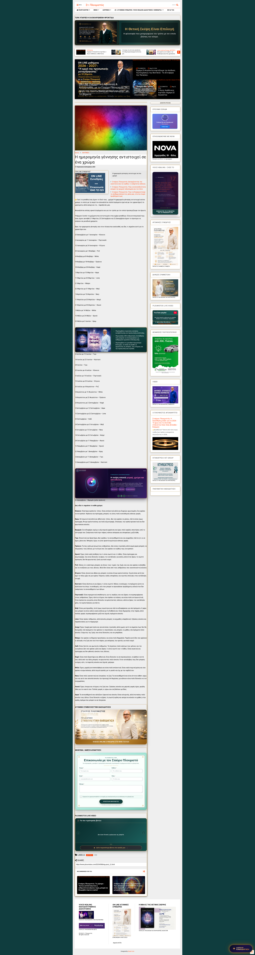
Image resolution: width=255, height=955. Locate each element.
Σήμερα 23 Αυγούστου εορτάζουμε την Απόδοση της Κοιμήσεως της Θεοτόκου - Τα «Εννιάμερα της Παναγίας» (167, 51)
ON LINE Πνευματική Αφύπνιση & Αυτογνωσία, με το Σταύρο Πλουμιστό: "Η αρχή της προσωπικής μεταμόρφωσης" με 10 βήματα (132, 50)
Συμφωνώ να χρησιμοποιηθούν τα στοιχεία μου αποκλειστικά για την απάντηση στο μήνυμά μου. (108, 796)
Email (81, 776)
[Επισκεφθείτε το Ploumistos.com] (97, 32)
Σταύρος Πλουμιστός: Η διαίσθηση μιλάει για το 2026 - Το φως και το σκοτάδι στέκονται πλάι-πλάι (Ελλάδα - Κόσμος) (165, 423)
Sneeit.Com (131, 951)
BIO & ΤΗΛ (170, 10)
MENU (96, 10)
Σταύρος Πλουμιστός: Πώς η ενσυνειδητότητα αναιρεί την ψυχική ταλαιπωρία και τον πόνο (128, 188)
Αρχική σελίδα (117, 942)
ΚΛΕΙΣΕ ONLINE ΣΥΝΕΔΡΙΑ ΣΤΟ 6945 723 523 (111, 742)
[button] (165, 190)
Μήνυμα (81, 784)
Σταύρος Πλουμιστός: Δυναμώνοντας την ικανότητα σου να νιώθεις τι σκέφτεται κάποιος (128, 183)
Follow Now (165, 126)
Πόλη (113, 776)
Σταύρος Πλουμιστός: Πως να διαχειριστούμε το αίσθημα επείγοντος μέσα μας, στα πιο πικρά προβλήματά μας (127, 194)
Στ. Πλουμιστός (95, 4)
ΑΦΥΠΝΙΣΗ (106, 10)
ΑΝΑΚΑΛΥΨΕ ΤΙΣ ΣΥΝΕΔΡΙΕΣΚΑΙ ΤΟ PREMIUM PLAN (165, 211)
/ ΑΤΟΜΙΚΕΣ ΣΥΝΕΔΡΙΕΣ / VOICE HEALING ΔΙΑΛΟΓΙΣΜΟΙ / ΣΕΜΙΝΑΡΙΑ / (139, 10)
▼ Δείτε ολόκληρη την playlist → (167, 322)
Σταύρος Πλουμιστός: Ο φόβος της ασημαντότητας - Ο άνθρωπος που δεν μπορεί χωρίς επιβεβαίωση (96, 51)
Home (77, 152)
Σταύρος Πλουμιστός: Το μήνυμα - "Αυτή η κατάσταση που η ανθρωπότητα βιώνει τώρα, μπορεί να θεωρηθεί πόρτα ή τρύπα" (93, 887)
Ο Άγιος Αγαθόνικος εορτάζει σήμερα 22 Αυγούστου (166, 92)
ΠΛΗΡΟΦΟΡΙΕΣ (83, 10)
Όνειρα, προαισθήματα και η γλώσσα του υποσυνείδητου (143, 92)
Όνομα (81, 768)
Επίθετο (114, 768)
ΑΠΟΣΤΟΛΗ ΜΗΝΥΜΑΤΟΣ (111, 801)
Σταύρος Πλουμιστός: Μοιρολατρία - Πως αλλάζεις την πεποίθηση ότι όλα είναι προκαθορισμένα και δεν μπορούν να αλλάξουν (128, 887)
